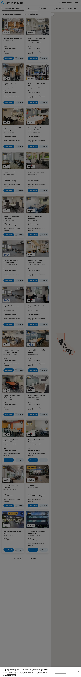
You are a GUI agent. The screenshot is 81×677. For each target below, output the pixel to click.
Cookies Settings (60, 672)
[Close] (78, 671)
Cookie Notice (11, 675)
